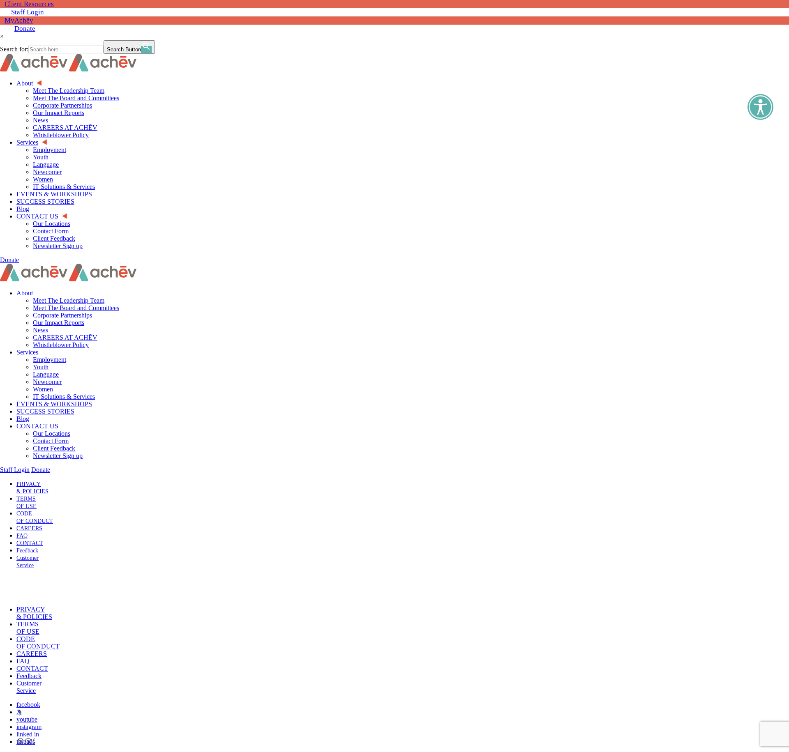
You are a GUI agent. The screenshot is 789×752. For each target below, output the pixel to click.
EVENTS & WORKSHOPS (54, 403)
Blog (22, 418)
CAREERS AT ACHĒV (65, 337)
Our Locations (51, 433)
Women (43, 389)
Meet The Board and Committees (76, 307)
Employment (49, 359)
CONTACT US (37, 426)
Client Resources (29, 4)
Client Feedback (54, 448)
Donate (24, 28)
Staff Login (27, 12)
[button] (25, 587)
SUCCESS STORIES (45, 411)
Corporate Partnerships (62, 315)
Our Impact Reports (58, 322)
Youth (40, 366)
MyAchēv (19, 20)
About (24, 293)
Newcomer (47, 381)
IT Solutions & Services (64, 396)
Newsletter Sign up (58, 455)
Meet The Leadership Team (68, 300)
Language (46, 374)
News (40, 330)
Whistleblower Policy (61, 344)
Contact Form (51, 440)
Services (27, 352)
